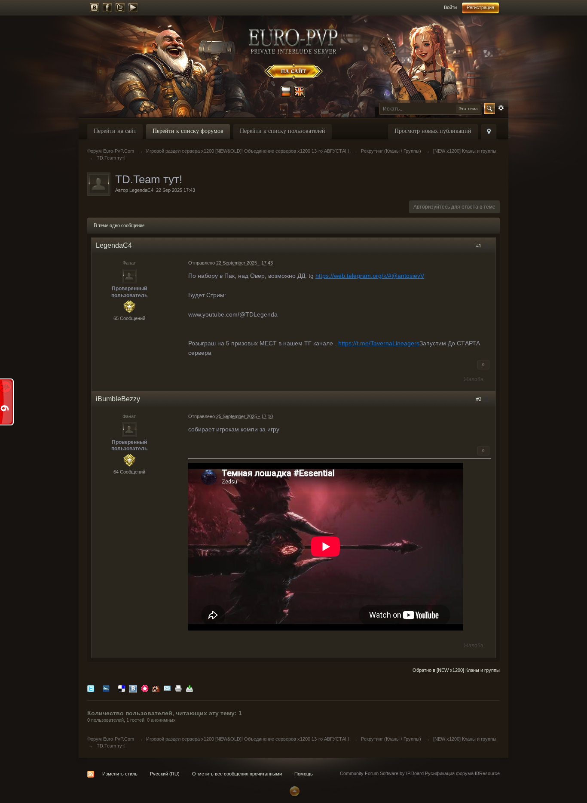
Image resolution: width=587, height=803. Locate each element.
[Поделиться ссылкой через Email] (167, 688)
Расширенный (501, 108)
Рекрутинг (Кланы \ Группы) (391, 738)
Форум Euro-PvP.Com (110, 738)
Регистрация (480, 7)
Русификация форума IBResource (462, 773)
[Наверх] (293, 790)
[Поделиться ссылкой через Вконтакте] (133, 688)
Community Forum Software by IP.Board (382, 773)
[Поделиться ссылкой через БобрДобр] (156, 688)
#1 (479, 245)
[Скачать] (189, 688)
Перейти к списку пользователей (282, 131)
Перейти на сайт (115, 131)
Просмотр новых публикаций (432, 131)
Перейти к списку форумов (188, 131)
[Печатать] (178, 688)
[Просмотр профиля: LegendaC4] (129, 276)
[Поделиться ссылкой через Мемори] (144, 688)
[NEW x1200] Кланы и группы (464, 738)
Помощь (303, 773)
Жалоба (473, 379)
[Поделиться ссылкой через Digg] (106, 688)
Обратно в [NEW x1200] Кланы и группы (456, 670)
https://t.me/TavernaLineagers (378, 343)
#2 (479, 399)
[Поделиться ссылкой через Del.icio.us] (121, 688)
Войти (450, 7)
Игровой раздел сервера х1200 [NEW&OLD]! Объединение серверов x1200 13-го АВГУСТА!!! (247, 738)
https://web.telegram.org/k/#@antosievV (369, 275)
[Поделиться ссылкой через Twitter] (90, 688)
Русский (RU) (165, 773)
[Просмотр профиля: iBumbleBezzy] (129, 429)
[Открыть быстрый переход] (488, 131)
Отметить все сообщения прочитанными (237, 773)
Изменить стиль (120, 773)
